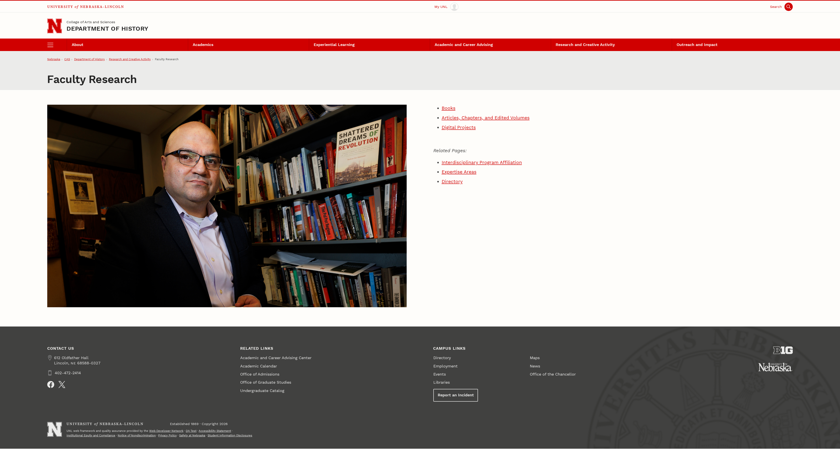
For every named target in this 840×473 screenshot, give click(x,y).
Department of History (107, 28)
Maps (535, 357)
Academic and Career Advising (464, 44)
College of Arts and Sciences (90, 22)
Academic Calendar (258, 366)
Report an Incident (456, 395)
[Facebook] (50, 384)
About (77, 44)
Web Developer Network (166, 430)
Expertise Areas (459, 172)
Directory (452, 181)
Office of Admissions (259, 374)
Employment (445, 366)
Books (448, 108)
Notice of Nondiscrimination (137, 435)
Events (439, 374)
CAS (67, 59)
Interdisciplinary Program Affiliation (482, 162)
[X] (61, 384)
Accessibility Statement (215, 430)
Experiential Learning (334, 44)
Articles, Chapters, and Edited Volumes (486, 117)
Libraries (441, 382)
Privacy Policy (167, 435)
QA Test (191, 430)
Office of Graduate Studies (265, 382)
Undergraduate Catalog (262, 390)
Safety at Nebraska (192, 435)
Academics (203, 44)
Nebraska (53, 59)
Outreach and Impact (697, 44)
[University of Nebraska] (775, 367)
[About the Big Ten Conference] (783, 350)
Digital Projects (459, 127)
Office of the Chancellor (553, 374)
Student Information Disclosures (230, 435)
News (535, 366)
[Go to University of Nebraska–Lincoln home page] (54, 26)
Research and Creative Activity (585, 44)
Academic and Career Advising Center (276, 357)
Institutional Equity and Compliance (90, 435)
